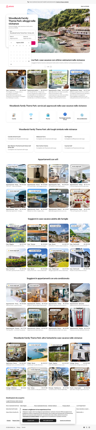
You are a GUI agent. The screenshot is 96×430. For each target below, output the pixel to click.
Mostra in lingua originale (62, 2)
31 (11, 64)
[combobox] (22, 33)
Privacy (18, 427)
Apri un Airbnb (85, 6)
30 (29, 61)
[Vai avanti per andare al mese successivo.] (28, 42)
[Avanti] (51, 66)
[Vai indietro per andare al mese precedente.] (11, 42)
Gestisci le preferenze (65, 420)
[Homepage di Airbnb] (10, 6)
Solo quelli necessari (48, 420)
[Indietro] (45, 66)
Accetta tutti (30, 420)
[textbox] (15, 38)
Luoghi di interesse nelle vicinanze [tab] (14, 401)
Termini (23, 427)
